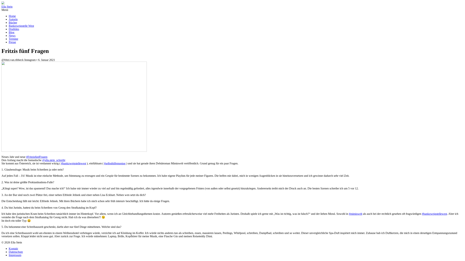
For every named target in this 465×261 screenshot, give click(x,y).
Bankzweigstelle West (21, 25)
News (12, 35)
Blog (11, 32)
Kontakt (13, 248)
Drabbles (14, 29)
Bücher (13, 22)
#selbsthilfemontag (115, 163)
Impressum (15, 255)
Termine (13, 38)
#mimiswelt (355, 213)
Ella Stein (7, 6)
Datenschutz (16, 251)
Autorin (13, 19)
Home (12, 16)
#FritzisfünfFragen (36, 156)
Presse (12, 42)
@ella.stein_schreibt (53, 160)
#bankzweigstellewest (73, 163)
